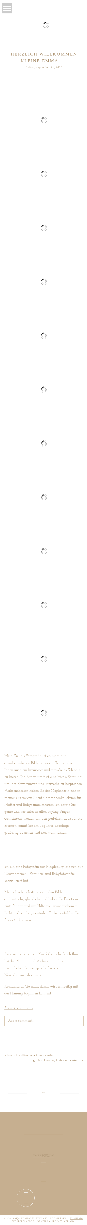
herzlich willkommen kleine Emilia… (31, 1055)
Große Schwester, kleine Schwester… (57, 1060)
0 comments (18, 1008)
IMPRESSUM (43, 1156)
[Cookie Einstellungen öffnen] (79, 1217)
